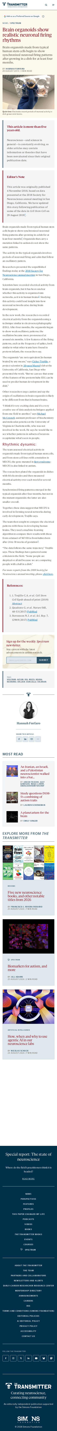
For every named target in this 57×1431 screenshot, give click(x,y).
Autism (20, 679)
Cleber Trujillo (40, 361)
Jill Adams (17, 977)
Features (28, 1204)
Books (28, 1229)
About (28, 1265)
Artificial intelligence (19, 1030)
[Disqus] (28, 1103)
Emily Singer (31, 821)
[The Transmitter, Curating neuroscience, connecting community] (15, 5)
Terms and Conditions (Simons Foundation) (28, 1311)
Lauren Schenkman (34, 805)
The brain (41, 682)
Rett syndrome (42, 462)
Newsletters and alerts (28, 1281)
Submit (43, 660)
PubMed (32, 612)
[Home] (28, 1386)
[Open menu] (53, 5)
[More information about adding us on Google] (43, 16)
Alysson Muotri (31, 366)
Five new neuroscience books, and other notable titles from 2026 (26, 896)
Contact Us (28, 1336)
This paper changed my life (28, 1214)
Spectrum (15, 23)
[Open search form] (46, 5)
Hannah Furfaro (15, 69)
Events (28, 1239)
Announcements (28, 1296)
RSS (29, 1306)
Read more (28, 1179)
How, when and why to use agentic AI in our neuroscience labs (27, 1040)
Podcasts (28, 1219)
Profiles (28, 1209)
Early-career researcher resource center (28, 1286)
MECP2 (32, 679)
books (28, 1234)
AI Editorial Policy (28, 1321)
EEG (26, 679)
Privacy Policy (29, 1326)
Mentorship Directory (28, 1291)
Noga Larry (37, 784)
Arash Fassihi (31, 782)
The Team (28, 1270)
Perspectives (28, 1199)
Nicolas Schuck (20, 1051)
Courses (28, 1244)
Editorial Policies (28, 1316)
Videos (29, 1224)
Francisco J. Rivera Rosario (26, 907)
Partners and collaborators (28, 1276)
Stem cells (31, 682)
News (5, 23)
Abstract (17, 604)
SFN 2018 (21, 682)
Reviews (11, 886)
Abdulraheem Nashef (32, 786)
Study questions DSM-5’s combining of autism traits (35, 797)
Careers (28, 1301)
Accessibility (28, 1331)
